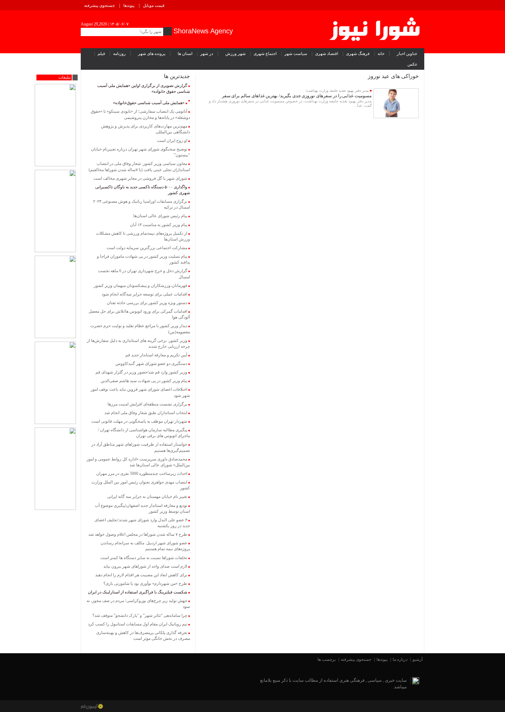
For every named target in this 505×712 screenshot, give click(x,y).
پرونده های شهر (151, 53)
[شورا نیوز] (375, 27)
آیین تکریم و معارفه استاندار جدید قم (156, 355)
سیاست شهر (295, 53)
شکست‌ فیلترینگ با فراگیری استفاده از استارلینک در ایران (137, 592)
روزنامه (119, 53)
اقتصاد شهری (326, 53)
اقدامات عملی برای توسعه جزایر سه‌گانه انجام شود (144, 294)
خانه (381, 53)
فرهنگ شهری (358, 53)
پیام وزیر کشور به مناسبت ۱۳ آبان (158, 224)
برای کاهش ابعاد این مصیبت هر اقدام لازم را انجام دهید (141, 574)
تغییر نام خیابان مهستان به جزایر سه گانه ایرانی (147, 496)
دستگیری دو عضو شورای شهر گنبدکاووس (151, 363)
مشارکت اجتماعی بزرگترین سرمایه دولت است (146, 247)
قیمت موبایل (154, 5)
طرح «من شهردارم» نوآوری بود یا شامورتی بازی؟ (145, 583)
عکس (412, 64)
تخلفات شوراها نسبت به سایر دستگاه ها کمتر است (143, 557)
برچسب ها (326, 659)
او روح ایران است (172, 140)
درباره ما (400, 659)
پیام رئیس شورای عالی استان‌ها (160, 215)
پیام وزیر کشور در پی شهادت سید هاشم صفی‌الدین (144, 380)
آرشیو (418, 659)
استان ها (185, 53)
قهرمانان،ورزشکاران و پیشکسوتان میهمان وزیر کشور (140, 285)
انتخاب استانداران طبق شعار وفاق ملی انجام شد (145, 412)
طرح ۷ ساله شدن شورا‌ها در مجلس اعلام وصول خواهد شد (137, 534)
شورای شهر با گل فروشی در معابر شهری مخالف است (140, 178)
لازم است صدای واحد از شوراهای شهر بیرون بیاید (145, 566)
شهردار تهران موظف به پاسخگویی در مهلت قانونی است (139, 421)
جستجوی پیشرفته (99, 5)
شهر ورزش (235, 53)
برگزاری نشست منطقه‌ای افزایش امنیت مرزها (147, 404)
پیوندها (128, 5)
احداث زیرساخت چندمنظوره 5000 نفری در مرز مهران (141, 473)
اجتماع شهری (265, 53)
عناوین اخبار (407, 53)
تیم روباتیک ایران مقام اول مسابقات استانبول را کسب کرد (137, 624)
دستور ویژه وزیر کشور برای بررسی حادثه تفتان (147, 302)
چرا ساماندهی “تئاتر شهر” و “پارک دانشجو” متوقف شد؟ (139, 615)
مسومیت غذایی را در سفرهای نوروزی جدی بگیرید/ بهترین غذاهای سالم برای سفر (297, 95)
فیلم (101, 53)
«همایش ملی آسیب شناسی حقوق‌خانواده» (148, 102)
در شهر (206, 53)
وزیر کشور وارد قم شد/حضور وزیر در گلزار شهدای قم (141, 372)
